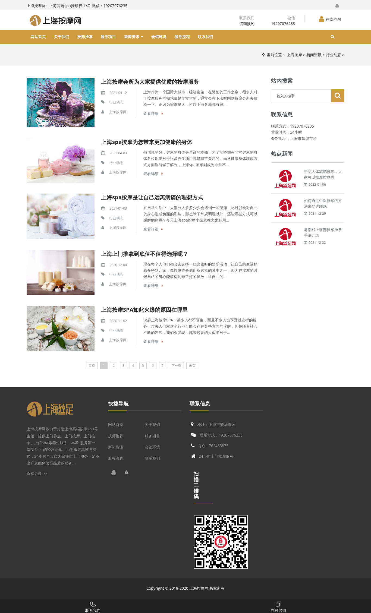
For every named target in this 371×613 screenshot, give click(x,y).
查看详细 (151, 113)
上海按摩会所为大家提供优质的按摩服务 (150, 81)
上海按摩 (294, 54)
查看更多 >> (37, 473)
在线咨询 (333, 19)
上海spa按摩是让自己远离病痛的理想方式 (152, 197)
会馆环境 (158, 36)
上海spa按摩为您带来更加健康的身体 (146, 142)
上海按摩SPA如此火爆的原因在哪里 (144, 309)
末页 (192, 365)
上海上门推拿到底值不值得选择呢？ (144, 253)
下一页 (176, 365)
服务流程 (182, 36)
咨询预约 (246, 23)
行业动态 (333, 54)
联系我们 (205, 36)
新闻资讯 (132, 36)
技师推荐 (85, 36)
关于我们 (61, 36)
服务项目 (108, 36)
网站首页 (38, 36)
